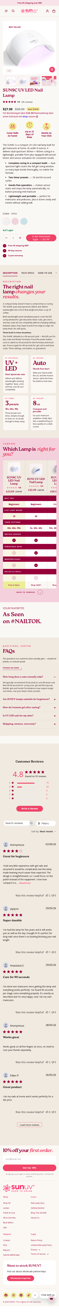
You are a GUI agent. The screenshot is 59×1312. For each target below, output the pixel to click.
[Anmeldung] (47, 11)
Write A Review (29, 808)
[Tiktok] (28, 1295)
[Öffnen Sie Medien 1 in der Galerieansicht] (11, 81)
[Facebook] (6, 1295)
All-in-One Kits (9, 1217)
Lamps (6, 1208)
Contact (6, 1240)
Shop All (6, 1203)
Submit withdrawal (11, 1255)
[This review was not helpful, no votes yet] (53, 895)
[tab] (10, 273)
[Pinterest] (21, 1295)
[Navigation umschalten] (6, 11)
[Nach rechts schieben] (51, 81)
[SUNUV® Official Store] (29, 11)
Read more (25, 883)
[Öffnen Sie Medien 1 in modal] (30, 47)
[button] (13, 11)
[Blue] (23, 221)
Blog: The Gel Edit (38, 1212)
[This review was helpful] (47, 895)
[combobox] (43, 831)
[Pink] (15, 221)
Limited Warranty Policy (41, 1245)
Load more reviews (29, 1124)
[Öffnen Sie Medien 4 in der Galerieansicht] (47, 81)
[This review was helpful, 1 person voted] (47, 952)
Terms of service (38, 1254)
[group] (29, 524)
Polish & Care (9, 1212)
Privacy (34, 1249)
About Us (35, 1217)
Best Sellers (8, 1222)
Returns (6, 1250)
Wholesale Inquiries (20, 1278)
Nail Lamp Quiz (37, 1203)
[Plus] (20, 237)
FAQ (5, 1245)
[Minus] (6, 237)
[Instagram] (13, 1295)
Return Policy (36, 1240)
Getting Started (37, 1208)
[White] (6, 221)
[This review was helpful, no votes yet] (47, 1112)
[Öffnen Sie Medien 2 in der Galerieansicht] (23, 81)
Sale (5, 1227)
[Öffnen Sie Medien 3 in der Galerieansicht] (35, 81)
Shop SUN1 (36, 585)
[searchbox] (16, 823)
